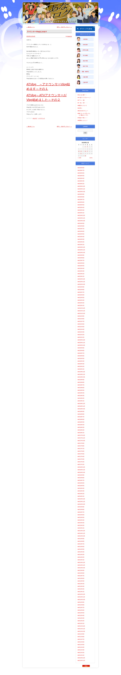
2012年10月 (82, 599)
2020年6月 (81, 356)
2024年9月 (81, 223)
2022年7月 (81, 292)
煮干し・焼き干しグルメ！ (64, 27)
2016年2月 (81, 493)
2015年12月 (82, 499)
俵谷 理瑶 (85, 61)
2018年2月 (81, 430)
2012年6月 (81, 610)
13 (79, 151)
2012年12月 (82, 594)
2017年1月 (81, 464)
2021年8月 (81, 318)
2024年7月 (81, 228)
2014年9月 (81, 538)
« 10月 (79, 157)
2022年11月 (82, 281)
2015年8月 (81, 509)
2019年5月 (81, 390)
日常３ (80, 108)
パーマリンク (41, 118)
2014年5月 (81, 549)
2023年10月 (82, 252)
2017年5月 (81, 454)
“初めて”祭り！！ (83, 117)
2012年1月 (81, 623)
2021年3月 (81, 332)
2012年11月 (82, 597)
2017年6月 (81, 451)
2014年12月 (82, 530)
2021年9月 (81, 316)
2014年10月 (82, 536)
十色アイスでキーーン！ (85, 97)
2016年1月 (81, 496)
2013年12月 (82, 562)
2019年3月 (81, 395)
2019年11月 (82, 374)
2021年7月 (81, 321)
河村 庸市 (85, 44)
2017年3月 (81, 459)
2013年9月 (81, 570)
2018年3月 (81, 427)
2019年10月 (82, 377)
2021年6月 (81, 324)
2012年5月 (81, 612)
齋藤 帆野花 (85, 71)
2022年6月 (81, 295)
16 (85, 151)
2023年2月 (81, 273)
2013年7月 (81, 575)
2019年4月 (81, 393)
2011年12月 (82, 626)
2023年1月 (81, 276)
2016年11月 (82, 469)
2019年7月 (81, 385)
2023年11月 (82, 250)
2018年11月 (82, 406)
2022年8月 (81, 289)
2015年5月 (81, 517)
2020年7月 (81, 353)
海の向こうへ (30, 27)
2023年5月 (81, 265)
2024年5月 (81, 234)
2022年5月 (81, 297)
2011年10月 (82, 631)
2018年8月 (81, 414)
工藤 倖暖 (85, 77)
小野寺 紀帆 (85, 50)
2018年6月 (81, 419)
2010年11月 (82, 660)
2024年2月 (81, 242)
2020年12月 (82, 340)
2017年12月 (82, 435)
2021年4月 (81, 329)
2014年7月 (81, 544)
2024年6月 (81, 231)
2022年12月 (82, 279)
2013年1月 (81, 591)
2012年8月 (81, 605)
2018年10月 (82, 409)
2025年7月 (81, 199)
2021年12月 (82, 308)
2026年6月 (81, 173)
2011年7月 (81, 639)
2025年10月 (82, 191)
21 (81, 153)
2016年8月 (81, 477)
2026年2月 (81, 183)
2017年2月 (81, 461)
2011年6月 (81, 642)
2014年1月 (81, 560)
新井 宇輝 (85, 66)
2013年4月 (81, 583)
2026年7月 (81, 170)
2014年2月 (81, 557)
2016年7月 (81, 480)
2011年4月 (81, 647)
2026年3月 (81, 181)
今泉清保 (85, 39)
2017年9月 (81, 443)
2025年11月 (82, 189)
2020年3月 (81, 363)
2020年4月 (81, 361)
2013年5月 (81, 581)
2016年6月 (81, 483)
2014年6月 (81, 546)
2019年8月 (81, 382)
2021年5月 (81, 326)
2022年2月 (81, 303)
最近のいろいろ (83, 105)
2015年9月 (81, 507)
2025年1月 (81, 212)
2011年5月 (81, 644)
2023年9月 (81, 255)
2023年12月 (82, 247)
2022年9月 (81, 287)
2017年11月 (82, 438)
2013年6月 (81, 578)
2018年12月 (82, 403)
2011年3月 (81, 650)
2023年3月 (81, 271)
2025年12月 (82, 186)
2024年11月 (82, 218)
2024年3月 (81, 239)
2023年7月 (81, 260)
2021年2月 (81, 334)
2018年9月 (81, 411)
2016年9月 (81, 475)
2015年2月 (81, 525)
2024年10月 (82, 220)
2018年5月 (81, 422)
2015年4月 (81, 520)
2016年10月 (82, 472)
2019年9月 (81, 379)
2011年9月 (81, 634)
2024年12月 (82, 215)
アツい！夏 (81, 100)
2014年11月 (82, 533)
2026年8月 (81, 167)
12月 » (91, 157)
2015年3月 (81, 522)
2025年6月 (81, 202)
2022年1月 (81, 305)
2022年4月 (81, 300)
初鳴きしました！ (83, 120)
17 (87, 151)
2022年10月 (82, 284)
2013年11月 (82, 565)
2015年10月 (82, 504)
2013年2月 (81, 589)
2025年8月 (81, 197)
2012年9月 (81, 602)
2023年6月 (81, 263)
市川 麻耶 (85, 55)
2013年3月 (81, 586)
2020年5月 (81, 358)
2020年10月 (82, 345)
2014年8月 (81, 541)
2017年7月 (81, 448)
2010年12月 (82, 658)
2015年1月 (81, 528)
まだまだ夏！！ (83, 95)
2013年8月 (81, 573)
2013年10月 (82, 567)
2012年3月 (81, 618)
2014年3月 (81, 554)
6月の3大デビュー (83, 110)
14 (81, 151)
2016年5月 (81, 485)
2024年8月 (81, 226)
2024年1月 (81, 244)
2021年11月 (82, 310)
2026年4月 (81, 178)
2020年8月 (81, 350)
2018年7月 (81, 416)
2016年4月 (81, 488)
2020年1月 (81, 369)
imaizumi (69, 36)
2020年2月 (81, 366)
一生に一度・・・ (83, 103)
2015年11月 (82, 501)
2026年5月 (81, 175)
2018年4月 (81, 424)
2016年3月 (81, 491)
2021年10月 (82, 313)
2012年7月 (81, 607)
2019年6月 (81, 387)
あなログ (35, 118)
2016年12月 (82, 467)
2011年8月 (81, 636)
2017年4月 (81, 456)
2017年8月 (81, 446)
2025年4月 (81, 207)
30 (85, 155)
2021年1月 (81, 337)
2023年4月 (81, 268)
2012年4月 (81, 615)
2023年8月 (81, 257)
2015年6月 (81, 514)
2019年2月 (81, 398)
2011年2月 (81, 652)
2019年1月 (81, 401)
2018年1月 (81, 432)
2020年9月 (81, 348)
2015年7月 (81, 512)
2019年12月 (82, 371)
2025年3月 (81, 210)
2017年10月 (82, 440)
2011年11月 (82, 628)
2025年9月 (81, 194)
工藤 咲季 (85, 82)
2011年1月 (81, 655)
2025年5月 (81, 205)
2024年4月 (81, 236)
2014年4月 (81, 552)
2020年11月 (82, 342)
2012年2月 (81, 620)
